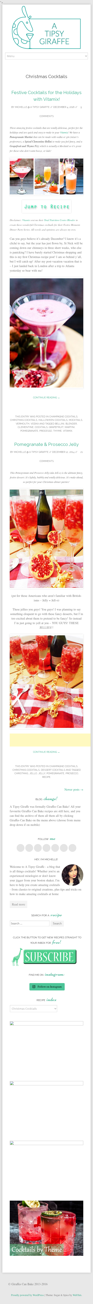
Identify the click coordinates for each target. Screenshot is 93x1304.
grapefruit (56, 427)
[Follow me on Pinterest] (46, 848)
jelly (41, 773)
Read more (18, 904)
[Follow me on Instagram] (55, 848)
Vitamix (64, 132)
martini (70, 427)
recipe (46, 777)
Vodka (35, 423)
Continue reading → (46, 397)
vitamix (67, 430)
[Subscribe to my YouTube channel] (64, 848)
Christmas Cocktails (23, 420)
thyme (57, 430)
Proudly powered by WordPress (27, 1295)
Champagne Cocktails (63, 416)
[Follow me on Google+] (38, 848)
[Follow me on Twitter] (29, 848)
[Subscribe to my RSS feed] (72, 848)
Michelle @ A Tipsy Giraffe (32, 107)
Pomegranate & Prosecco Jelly (46, 444)
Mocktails (75, 420)
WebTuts (77, 1295)
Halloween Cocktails (52, 420)
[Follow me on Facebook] (20, 848)
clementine (26, 427)
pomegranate (29, 430)
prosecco (72, 773)
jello (33, 773)
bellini (59, 423)
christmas (21, 773)
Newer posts (73, 789)
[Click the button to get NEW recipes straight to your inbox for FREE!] (46, 965)
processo (45, 430)
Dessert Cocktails (53, 770)
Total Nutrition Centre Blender (60, 220)
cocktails (41, 427)
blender (71, 423)
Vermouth (22, 423)
